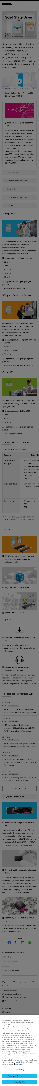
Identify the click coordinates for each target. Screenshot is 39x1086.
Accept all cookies (19, 1082)
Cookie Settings (19, 1070)
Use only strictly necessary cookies (19, 1076)
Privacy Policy (19, 1064)
